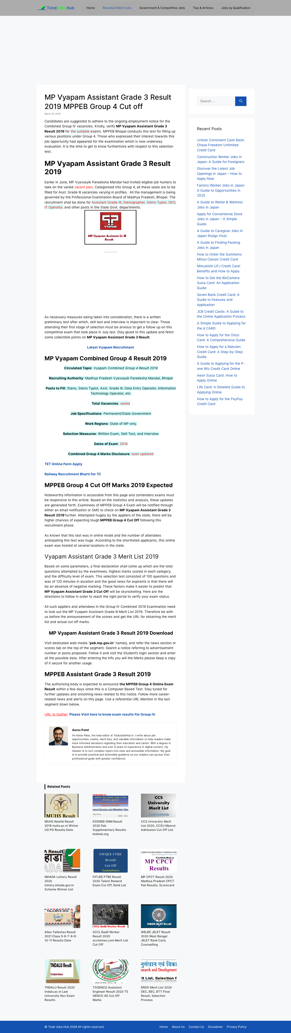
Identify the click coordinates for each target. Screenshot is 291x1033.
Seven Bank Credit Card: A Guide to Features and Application (218, 300)
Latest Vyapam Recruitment (111, 347)
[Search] (240, 101)
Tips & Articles (203, 8)
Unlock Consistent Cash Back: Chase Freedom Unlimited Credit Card (221, 145)
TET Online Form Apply (63, 464)
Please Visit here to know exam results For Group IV (112, 714)
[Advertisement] (145, 50)
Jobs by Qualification (235, 8)
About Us (178, 1027)
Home (91, 8)
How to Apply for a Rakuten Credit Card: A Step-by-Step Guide (219, 352)
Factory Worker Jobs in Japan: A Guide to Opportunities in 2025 (221, 190)
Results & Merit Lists (117, 8)
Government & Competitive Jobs (162, 8)
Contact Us (196, 1027)
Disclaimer (215, 1027)
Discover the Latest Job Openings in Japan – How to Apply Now (219, 174)
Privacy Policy (236, 1027)
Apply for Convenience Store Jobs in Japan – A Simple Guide (219, 219)
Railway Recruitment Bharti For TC (73, 474)
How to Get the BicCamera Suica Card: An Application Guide (218, 283)
